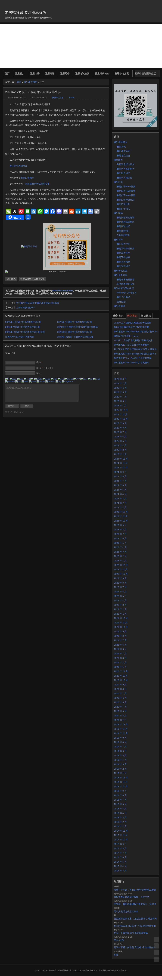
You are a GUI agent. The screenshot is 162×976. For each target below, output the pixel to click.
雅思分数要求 (123, 297)
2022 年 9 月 (120, 578)
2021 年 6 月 (120, 644)
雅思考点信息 (30, 82)
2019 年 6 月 (120, 751)
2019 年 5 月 (120, 755)
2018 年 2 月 (120, 822)
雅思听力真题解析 (125, 169)
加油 (116, 954)
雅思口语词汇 (123, 208)
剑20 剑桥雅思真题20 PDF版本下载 (131, 327)
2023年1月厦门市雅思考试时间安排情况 (25, 332)
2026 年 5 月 (120, 392)
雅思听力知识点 (124, 177)
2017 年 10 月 (121, 839)
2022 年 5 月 (120, 596)
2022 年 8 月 (120, 582)
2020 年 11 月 (121, 675)
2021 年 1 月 (120, 667)
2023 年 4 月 (120, 547)
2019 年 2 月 (120, 769)
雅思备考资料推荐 (125, 279)
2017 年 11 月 (121, 835)
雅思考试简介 (102, 73)
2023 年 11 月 (121, 516)
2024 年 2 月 (120, 503)
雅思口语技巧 (123, 204)
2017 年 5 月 (120, 862)
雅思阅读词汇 (123, 231)
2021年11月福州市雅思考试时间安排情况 (77, 327)
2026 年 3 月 (120, 401)
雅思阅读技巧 (123, 226)
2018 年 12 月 (121, 777)
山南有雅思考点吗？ (26, 307)
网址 (38, 373)
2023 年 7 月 (120, 534)
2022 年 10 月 (121, 574)
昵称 (39, 362)
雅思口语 (35, 73)
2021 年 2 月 (120, 662)
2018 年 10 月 (121, 786)
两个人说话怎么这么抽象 (126, 911)
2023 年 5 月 (120, 543)
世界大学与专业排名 (127, 293)
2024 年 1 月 (120, 507)
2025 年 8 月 (120, 427)
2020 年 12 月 (121, 671)
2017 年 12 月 (121, 831)
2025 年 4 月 (120, 445)
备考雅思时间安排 (125, 284)
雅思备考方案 (122, 73)
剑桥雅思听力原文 (125, 164)
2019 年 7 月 (120, 746)
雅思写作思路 (123, 262)
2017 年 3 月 (120, 870)
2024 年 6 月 (120, 485)
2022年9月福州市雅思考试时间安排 (74, 332)
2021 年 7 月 (120, 640)
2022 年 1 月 (120, 613)
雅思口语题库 (27, 178)
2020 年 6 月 (120, 698)
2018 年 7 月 (120, 800)
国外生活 (121, 301)
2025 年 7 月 (120, 432)
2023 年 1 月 (120, 560)
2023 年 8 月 (120, 529)
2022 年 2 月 (120, 609)
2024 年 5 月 (120, 489)
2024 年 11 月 (121, 463)
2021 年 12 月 (121, 618)
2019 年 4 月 (120, 760)
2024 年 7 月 (120, 481)
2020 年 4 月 (120, 707)
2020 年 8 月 (120, 689)
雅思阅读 (50, 73)
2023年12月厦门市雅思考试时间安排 (75, 337)
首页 (7, 73)
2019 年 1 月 (120, 773)
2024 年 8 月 (120, 476)
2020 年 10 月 (121, 680)
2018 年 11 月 (121, 782)
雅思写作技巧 (123, 244)
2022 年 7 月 (120, 587)
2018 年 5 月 (120, 808)
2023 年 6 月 (120, 538)
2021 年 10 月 (121, 627)
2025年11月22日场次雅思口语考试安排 (133, 340)
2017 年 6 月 (120, 857)
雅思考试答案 (82, 73)
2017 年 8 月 (120, 848)
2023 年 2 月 (120, 556)
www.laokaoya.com (62, 290)
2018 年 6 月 (120, 804)
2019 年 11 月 (121, 729)
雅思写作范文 (123, 253)
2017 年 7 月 (120, 853)
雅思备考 (122, 970)
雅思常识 (121, 146)
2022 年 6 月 (120, 591)
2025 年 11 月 (121, 414)
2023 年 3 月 (120, 551)
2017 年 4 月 (120, 866)
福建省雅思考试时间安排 (37, 184)
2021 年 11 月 (121, 622)
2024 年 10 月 (121, 467)
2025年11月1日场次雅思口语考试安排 (132, 322)
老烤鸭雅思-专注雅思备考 (25, 12)
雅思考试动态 (123, 151)
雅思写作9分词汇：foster (126, 336)
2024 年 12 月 (121, 458)
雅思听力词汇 (123, 173)
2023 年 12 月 (121, 512)
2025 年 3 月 (120, 450)
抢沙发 (71, 97)
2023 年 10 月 (121, 520)
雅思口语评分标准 (125, 200)
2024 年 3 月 (120, 498)
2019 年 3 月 (120, 764)
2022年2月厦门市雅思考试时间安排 (22, 327)
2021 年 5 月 (120, 649)
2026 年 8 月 (120, 379)
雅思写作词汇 (123, 266)
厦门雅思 (11, 279)
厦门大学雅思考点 (18, 166)
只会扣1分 (119, 940)
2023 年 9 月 (120, 525)
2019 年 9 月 (120, 738)
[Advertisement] (81, 46)
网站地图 (102, 970)
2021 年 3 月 (120, 658)
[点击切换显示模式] (156, 939)
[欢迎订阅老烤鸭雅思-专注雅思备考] (157, 4)
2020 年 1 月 (120, 720)
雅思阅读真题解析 (125, 222)
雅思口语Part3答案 (126, 195)
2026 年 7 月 (120, 383)
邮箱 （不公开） (45, 368)
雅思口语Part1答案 (126, 186)
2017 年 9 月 (120, 844)
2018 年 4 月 (120, 813)
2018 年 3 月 (120, 817)
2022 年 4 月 (120, 600)
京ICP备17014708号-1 (79, 970)
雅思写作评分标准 (125, 248)
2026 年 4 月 (120, 396)
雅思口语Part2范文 (126, 191)
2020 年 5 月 (120, 702)
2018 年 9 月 (120, 791)
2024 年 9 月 (120, 472)
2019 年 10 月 (121, 733)
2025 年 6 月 (120, 436)
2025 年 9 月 (120, 423)
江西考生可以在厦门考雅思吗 (19, 337)
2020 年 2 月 (120, 715)
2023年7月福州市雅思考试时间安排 (74, 322)
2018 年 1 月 (120, 826)
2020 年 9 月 (120, 684)
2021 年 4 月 (120, 653)
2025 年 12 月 (121, 410)
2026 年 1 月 (120, 405)
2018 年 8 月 (120, 795)
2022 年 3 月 (120, 605)
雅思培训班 (119, 306)
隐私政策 (94, 970)
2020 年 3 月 (120, 711)
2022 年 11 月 (121, 569)
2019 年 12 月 (121, 724)
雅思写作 (65, 73)
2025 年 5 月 (120, 441)
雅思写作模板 (123, 257)
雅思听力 (20, 73)
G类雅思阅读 (123, 235)
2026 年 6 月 (120, 388)
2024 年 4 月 (120, 494)
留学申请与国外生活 (145, 73)
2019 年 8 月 (120, 742)
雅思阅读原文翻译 (125, 217)
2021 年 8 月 (120, 636)
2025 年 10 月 (121, 419)
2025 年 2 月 (120, 454)
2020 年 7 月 (120, 693)
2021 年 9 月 (120, 631)
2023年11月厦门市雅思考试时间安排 (23, 322)
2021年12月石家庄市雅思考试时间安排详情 (37, 303)
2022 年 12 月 (121, 565)
